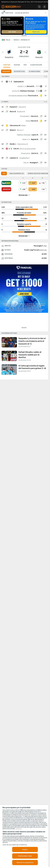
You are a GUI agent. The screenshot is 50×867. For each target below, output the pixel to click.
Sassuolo (39, 57)
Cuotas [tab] (17, 65)
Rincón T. (20, 130)
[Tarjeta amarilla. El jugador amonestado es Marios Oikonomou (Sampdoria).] (7, 125)
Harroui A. (34, 116)
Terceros (19, 828)
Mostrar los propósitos (25, 862)
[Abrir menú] (44, 7)
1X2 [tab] (4, 173)
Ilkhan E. (13, 130)
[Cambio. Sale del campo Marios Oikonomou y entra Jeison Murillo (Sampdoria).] (7, 144)
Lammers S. (14, 158)
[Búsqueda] (39, 7)
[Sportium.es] (6, 189)
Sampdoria (9, 57)
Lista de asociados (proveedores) (15, 845)
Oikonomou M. (22, 144)
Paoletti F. (14, 107)
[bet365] (6, 183)
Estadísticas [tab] (19, 71)
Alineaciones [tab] (34, 71)
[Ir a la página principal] (13, 6)
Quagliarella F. (24, 158)
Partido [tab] (6, 65)
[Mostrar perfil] (9, 52)
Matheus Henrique (24, 135)
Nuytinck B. (21, 112)
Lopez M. (35, 135)
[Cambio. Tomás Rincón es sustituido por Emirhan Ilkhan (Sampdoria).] (7, 130)
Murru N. (13, 112)
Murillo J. (13, 144)
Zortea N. (16, 91)
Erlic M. (26, 163)
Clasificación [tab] (36, 65)
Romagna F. (34, 163)
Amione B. (22, 107)
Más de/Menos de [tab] (16, 173)
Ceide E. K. (22, 86)
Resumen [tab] (6, 71)
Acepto (25, 849)
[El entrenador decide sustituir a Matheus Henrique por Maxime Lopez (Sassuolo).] (41, 135)
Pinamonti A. (25, 153)
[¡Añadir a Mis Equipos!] (3, 52)
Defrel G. (34, 153)
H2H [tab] (25, 65)
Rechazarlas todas (25, 856)
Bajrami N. (34, 139)
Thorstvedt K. (25, 116)
